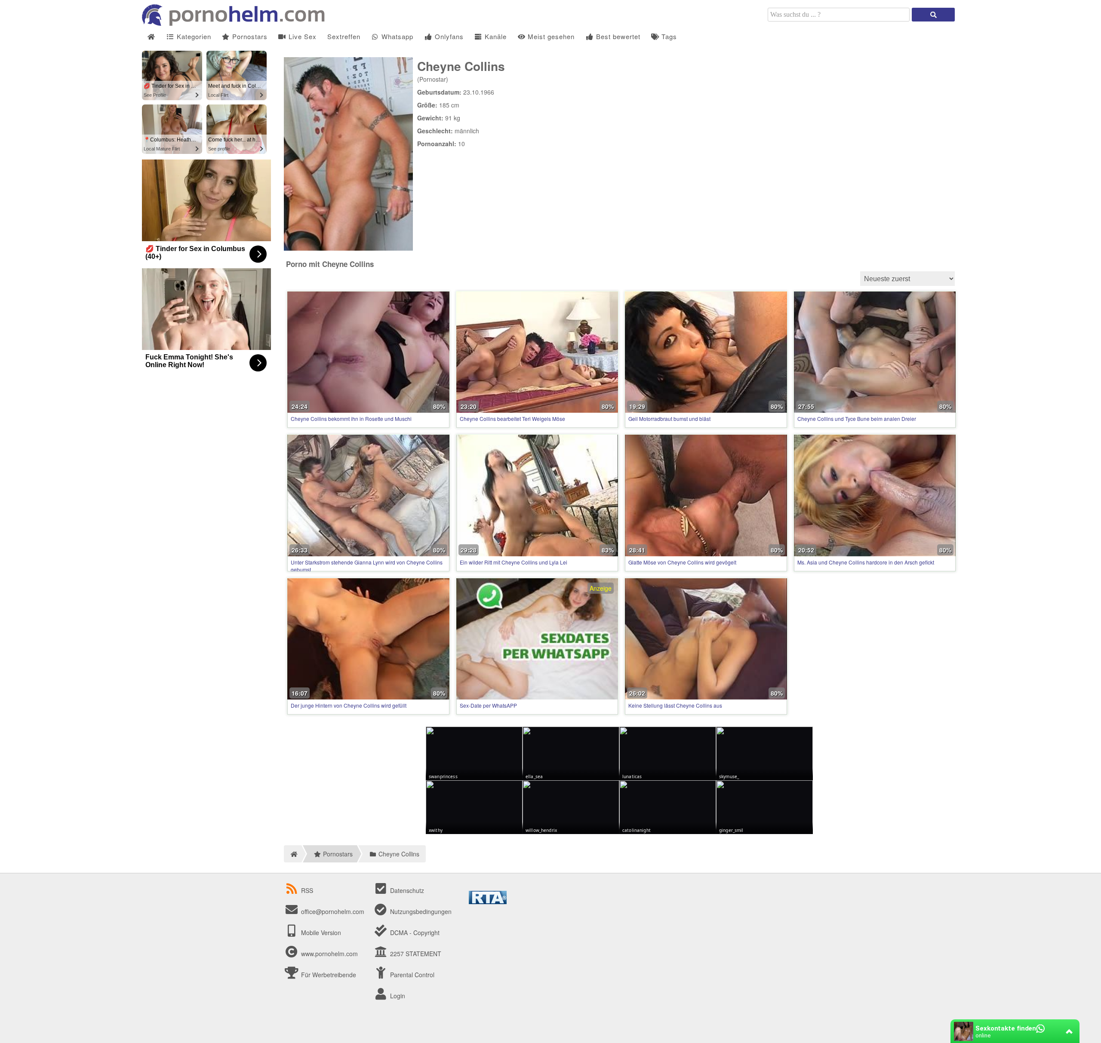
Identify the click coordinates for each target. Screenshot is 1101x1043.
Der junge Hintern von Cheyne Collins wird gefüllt (348, 705)
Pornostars (249, 36)
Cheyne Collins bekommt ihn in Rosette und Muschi (351, 418)
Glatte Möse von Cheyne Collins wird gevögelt (682, 562)
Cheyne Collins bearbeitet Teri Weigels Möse (512, 418)
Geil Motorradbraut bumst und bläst (669, 418)
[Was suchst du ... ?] (933, 14)
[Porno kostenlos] (236, 23)
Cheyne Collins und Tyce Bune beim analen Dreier (856, 418)
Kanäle (495, 36)
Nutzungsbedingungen (420, 911)
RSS (307, 890)
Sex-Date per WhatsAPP (488, 705)
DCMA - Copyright (414, 932)
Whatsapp (396, 36)
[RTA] (488, 901)
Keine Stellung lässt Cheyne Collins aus (675, 705)
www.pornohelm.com (329, 953)
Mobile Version (320, 932)
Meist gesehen (550, 36)
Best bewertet (617, 36)
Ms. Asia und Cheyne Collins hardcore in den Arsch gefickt (865, 562)
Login (396, 995)
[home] (292, 853)
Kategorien (193, 36)
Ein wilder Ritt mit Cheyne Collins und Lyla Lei (513, 562)
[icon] (151, 37)
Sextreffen (343, 36)
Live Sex (301, 36)
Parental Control (411, 974)
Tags (668, 36)
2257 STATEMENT (414, 953)
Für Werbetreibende (327, 974)
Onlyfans (448, 36)
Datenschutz (406, 890)
